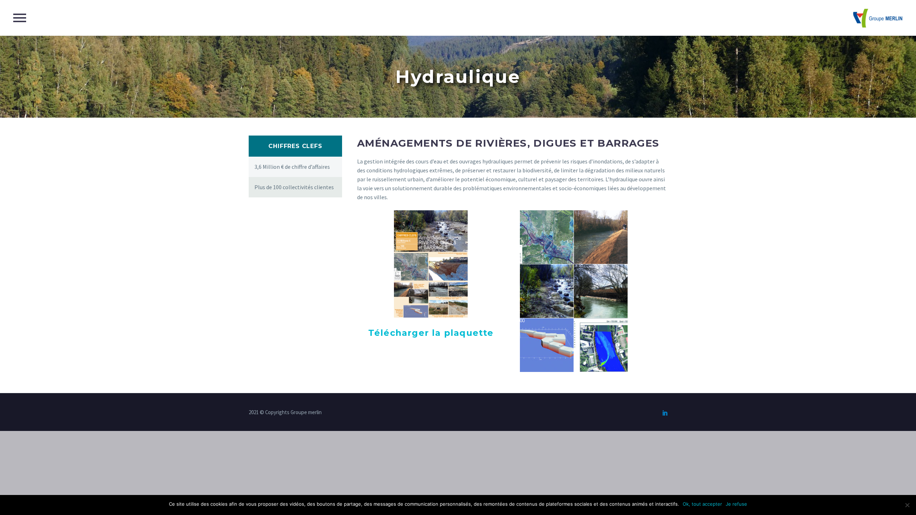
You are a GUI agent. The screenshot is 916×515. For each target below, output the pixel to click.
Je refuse (736, 504)
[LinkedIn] (665, 413)
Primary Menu (19, 18)
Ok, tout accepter (702, 504)
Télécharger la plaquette (431, 333)
